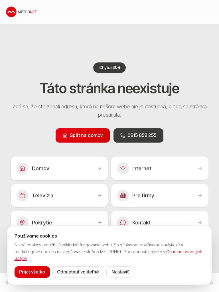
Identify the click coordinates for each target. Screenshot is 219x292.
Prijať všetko (32, 272)
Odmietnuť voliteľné (78, 272)
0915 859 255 (141, 135)
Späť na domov (86, 135)
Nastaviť (120, 272)
